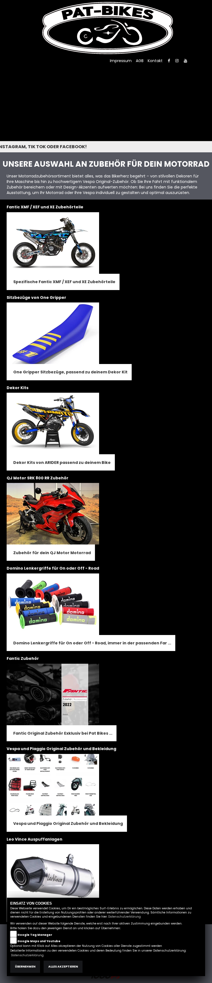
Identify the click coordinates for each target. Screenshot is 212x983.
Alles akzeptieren (63, 967)
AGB (140, 60)
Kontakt (155, 60)
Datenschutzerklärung (124, 917)
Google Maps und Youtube (38, 941)
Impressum (121, 60)
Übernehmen (25, 967)
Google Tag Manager (34, 935)
